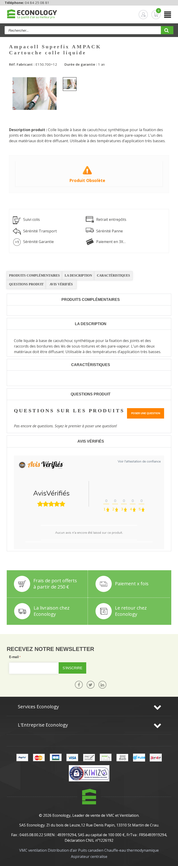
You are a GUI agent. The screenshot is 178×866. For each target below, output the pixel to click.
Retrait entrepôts (111, 219)
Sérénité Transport (40, 231)
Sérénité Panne (109, 231)
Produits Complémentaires (34, 275)
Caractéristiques (113, 275)
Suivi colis (31, 219)
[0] (152, 14)
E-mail (14, 656)
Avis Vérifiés (61, 284)
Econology (61, 815)
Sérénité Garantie (38, 241)
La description (78, 275)
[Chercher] (167, 31)
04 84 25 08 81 (37, 2)
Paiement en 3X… (111, 241)
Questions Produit (26, 284)
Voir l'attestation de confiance (139, 461)
